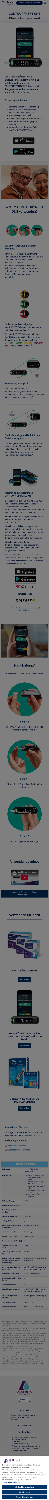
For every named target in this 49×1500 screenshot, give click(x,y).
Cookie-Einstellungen (24, 1497)
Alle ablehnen (24, 1492)
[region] (24, 1478)
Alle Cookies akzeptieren (24, 1487)
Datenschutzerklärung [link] (11, 1482)
